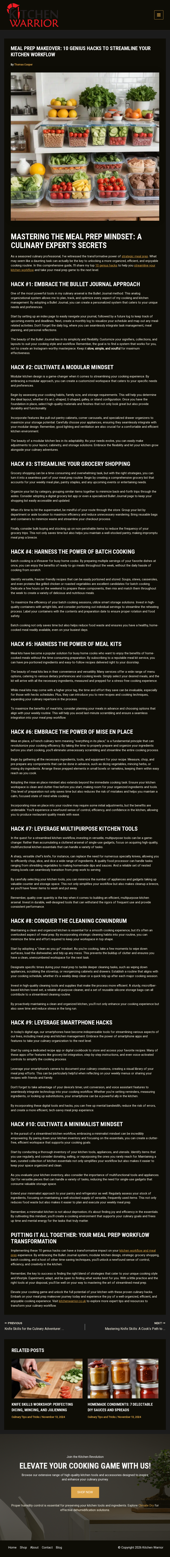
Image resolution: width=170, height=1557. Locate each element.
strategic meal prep (135, 256)
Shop (23, 1547)
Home (12, 1547)
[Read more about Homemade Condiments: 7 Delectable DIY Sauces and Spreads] (123, 1378)
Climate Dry (146, 1505)
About (34, 1547)
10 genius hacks (106, 265)
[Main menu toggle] (158, 14)
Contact (47, 1547)
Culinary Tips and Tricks (26, 1416)
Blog (59, 1547)
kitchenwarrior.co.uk (72, 1301)
